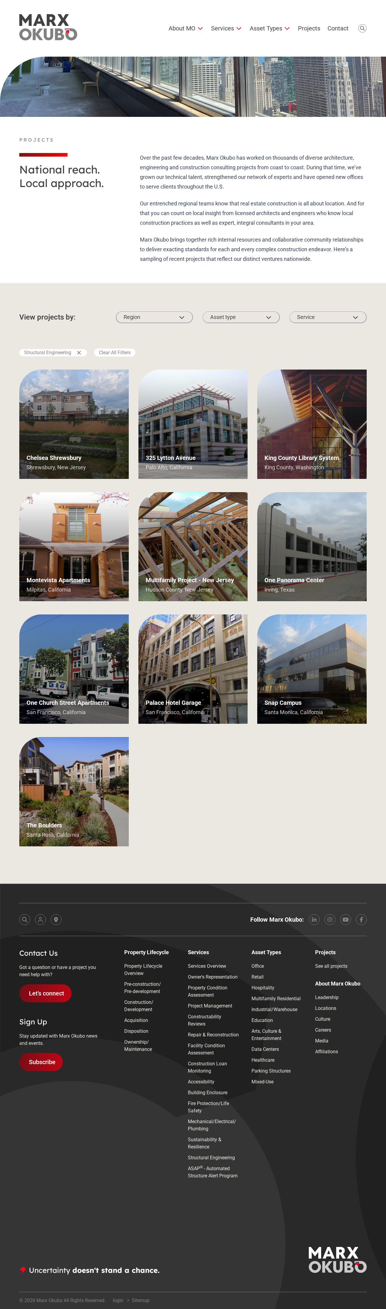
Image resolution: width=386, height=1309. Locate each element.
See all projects (331, 966)
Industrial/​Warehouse (274, 1009)
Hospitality (263, 988)
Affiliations (326, 1051)
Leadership (327, 997)
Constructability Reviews (204, 1020)
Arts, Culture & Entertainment (266, 1034)
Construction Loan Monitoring (207, 1067)
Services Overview (207, 966)
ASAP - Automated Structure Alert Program (213, 1172)
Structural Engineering (47, 352)
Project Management (210, 1006)
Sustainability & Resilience (204, 1143)
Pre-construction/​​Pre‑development (142, 987)
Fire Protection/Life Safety (208, 1107)
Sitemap (141, 1300)
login (119, 1300)
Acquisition (136, 1020)
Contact (338, 28)
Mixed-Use (263, 1082)
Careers (323, 1030)
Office (258, 966)
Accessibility (201, 1082)
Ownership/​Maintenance (138, 1045)
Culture (322, 1019)
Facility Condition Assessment (206, 1049)
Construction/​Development (138, 1005)
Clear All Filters (115, 352)
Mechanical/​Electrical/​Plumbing (212, 1125)
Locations (325, 1008)
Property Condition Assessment (207, 991)
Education (262, 1020)
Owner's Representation (213, 977)
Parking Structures (271, 1071)
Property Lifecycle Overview (143, 969)
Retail (258, 977)
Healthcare (263, 1060)
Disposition (136, 1031)
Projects (309, 28)
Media (321, 1041)
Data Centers (265, 1049)
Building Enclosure (207, 1092)
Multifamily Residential (276, 998)
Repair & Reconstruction (213, 1035)
